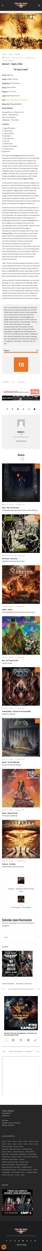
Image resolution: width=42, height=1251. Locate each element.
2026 (37, 1144)
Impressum (25, 1235)
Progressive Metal (10, 1169)
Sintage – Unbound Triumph (9, 813)
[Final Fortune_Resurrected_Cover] (21, 533)
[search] (37, 937)
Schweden (6, 1172)
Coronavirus (27, 1149)
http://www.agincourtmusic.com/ (17, 100)
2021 (10, 1144)
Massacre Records (31, 1156)
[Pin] (18, 409)
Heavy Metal (22, 381)
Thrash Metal (32, 1172)
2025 (31, 1144)
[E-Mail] (23, 409)
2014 (10, 1141)
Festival (6, 1154)
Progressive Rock (25, 1169)
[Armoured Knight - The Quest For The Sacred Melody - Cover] (21, 686)
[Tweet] (12, 409)
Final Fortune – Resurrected (9, 558)
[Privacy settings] (4, 1247)
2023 (20, 1144)
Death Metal (7, 1151)
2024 (26, 1144)
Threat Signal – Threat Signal (21, 906)
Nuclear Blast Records (11, 1167)
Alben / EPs (15, 57)
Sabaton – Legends (7, 609)
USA (23, 1175)
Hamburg (23, 1154)
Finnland (14, 1154)
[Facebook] (7, 1241)
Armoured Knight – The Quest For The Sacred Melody (16, 711)
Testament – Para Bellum (9, 864)
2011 (13, 381)
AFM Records (7, 1146)
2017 (26, 1141)
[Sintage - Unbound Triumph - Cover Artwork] (21, 788)
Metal (22, 1159)
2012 (4, 1141)
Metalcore (25, 1162)
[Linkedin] (19, 1241)
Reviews (21, 57)
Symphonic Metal (18, 1172)
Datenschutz (31, 1235)
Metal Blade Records (10, 1162)
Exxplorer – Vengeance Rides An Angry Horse (21, 889)
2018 (31, 1141)
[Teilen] (7, 409)
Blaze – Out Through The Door (10, 660)
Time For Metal (8, 1175)
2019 (37, 1141)
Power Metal (27, 1167)
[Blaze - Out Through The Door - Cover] (21, 635)
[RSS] (27, 1241)
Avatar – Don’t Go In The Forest (10, 507)
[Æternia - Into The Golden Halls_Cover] (21, 737)
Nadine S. (7, 57)
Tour (18, 1175)
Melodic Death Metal (10, 1159)
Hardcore (32, 1154)
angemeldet (13, 923)
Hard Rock (7, 1156)
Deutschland (19, 1151)
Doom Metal (30, 1151)
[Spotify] (23, 1241)
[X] (11, 1241)
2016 (20, 1141)
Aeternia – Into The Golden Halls (10, 762)
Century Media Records (11, 1149)
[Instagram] (15, 1241)
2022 (15, 1144)
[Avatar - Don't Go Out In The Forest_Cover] (21, 482)
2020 (4, 1144)
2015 (15, 1141)
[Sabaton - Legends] (21, 584)
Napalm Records (9, 1164)
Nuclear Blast (22, 1164)
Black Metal (19, 1146)
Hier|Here (17, 1123)
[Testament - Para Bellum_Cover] (21, 839)
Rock (36, 1169)
